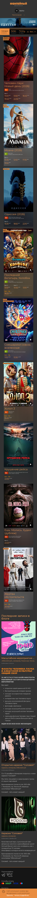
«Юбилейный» (6, 661)
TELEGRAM (3, 875)
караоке (4, 768)
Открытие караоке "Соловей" (17, 765)
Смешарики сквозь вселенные (17, 346)
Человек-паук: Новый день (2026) (16, 84)
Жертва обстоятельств (14, 595)
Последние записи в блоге (15, 617)
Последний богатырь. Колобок (17, 276)
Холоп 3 (9, 408)
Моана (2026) (13, 150)
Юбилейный (21, 768)
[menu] (18, 15)
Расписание (17, 15)
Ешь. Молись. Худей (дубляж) (17, 531)
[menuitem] (17, 15)
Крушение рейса (16, 469)
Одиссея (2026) (14, 214)
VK (9, 875)
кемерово (17, 661)
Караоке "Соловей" (12, 833)
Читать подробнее (21, 895)
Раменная (25, 661)
